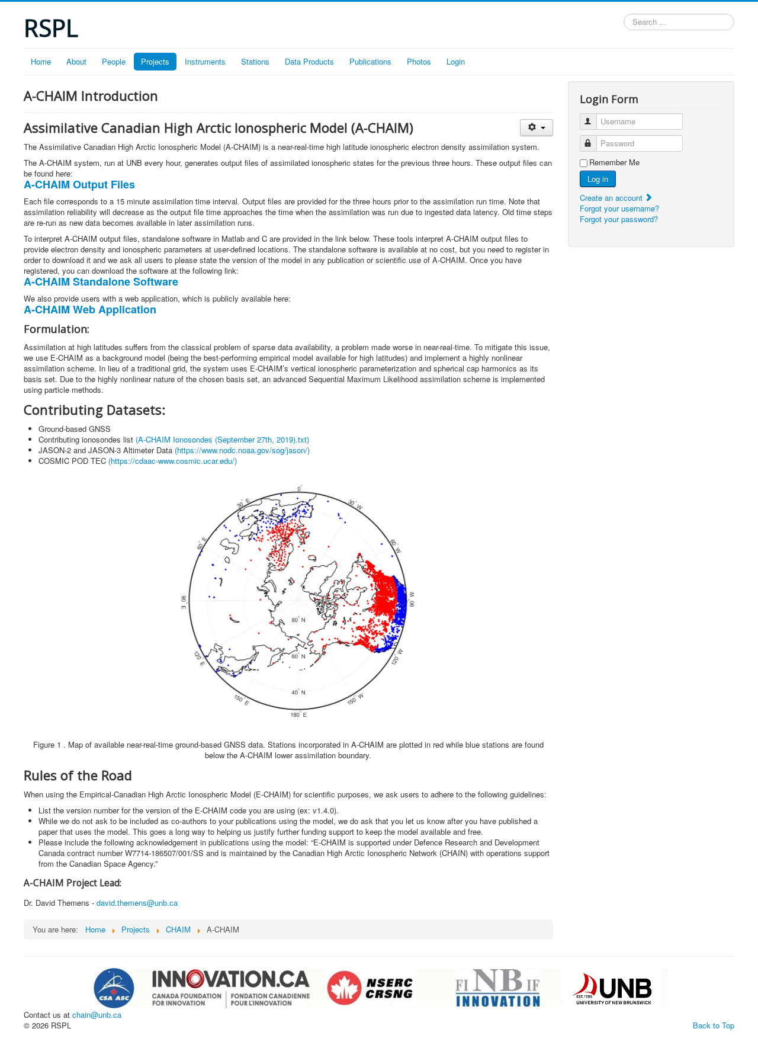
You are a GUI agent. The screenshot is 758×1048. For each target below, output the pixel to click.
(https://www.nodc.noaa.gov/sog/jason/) (242, 450)
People (114, 61)
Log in (597, 178)
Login (456, 61)
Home (41, 61)
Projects (155, 61)
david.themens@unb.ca (137, 902)
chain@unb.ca (96, 1014)
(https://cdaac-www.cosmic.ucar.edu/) (172, 460)
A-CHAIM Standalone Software (101, 281)
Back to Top (713, 1025)
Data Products (309, 61)
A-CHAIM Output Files (79, 184)
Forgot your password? (619, 219)
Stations (255, 61)
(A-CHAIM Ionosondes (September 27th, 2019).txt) (222, 439)
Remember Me (614, 162)
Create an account (612, 197)
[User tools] (536, 127)
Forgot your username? (619, 208)
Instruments (205, 61)
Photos (419, 61)
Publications (370, 61)
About (76, 61)
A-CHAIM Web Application (90, 309)
